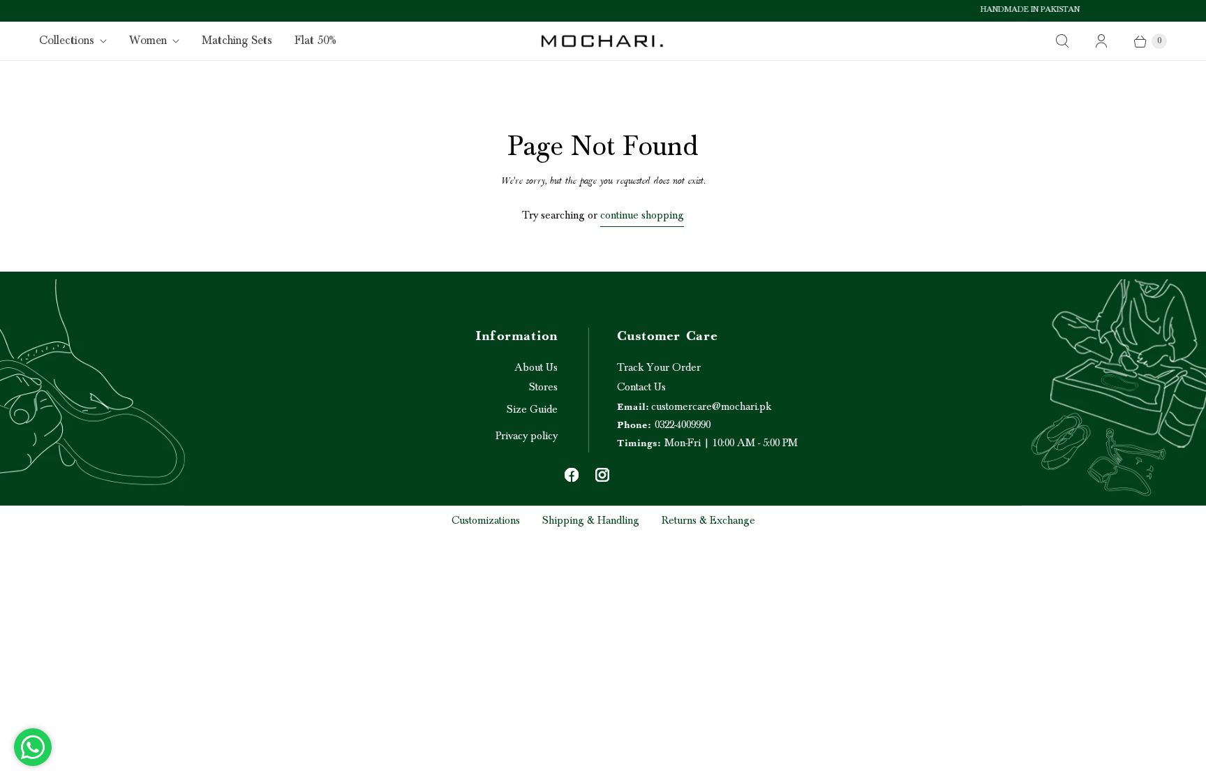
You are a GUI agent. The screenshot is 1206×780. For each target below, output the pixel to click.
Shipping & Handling (590, 520)
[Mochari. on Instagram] (602, 474)
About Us (536, 367)
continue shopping (642, 215)
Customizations (486, 520)
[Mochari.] (603, 41)
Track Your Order (659, 367)
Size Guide (532, 409)
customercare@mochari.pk (694, 406)
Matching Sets (237, 40)
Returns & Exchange (708, 520)
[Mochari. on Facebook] (571, 474)
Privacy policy (527, 435)
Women (148, 40)
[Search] (1062, 41)
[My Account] (1101, 41)
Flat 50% (315, 40)
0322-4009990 (663, 424)
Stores (543, 387)
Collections (66, 40)
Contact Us (641, 387)
